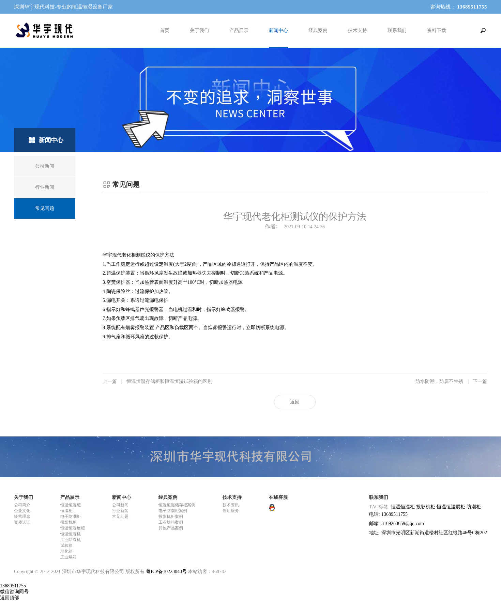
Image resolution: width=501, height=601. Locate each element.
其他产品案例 (170, 528)
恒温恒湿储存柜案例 (176, 505)
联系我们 (397, 30)
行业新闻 (120, 510)
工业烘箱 (68, 557)
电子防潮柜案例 (172, 510)
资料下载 (436, 30)
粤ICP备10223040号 (166, 571)
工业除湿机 (70, 539)
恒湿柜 (66, 510)
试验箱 (66, 545)
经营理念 (22, 516)
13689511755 (13, 585)
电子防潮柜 (70, 516)
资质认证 (22, 522)
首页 (164, 30)
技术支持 (357, 30)
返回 (295, 401)
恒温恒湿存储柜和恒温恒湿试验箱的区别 (157, 381)
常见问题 (120, 516)
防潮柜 (474, 506)
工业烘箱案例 (170, 522)
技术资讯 (231, 505)
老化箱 (66, 551)
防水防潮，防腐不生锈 (451, 381)
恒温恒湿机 (70, 533)
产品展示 (238, 30)
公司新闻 (120, 505)
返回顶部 (9, 597)
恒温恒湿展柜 (72, 528)
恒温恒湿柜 (70, 505)
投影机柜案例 (170, 516)
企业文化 (22, 510)
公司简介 (22, 505)
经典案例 (318, 30)
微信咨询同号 (14, 591)
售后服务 (231, 510)
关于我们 (199, 30)
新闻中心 (278, 30)
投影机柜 (68, 522)
